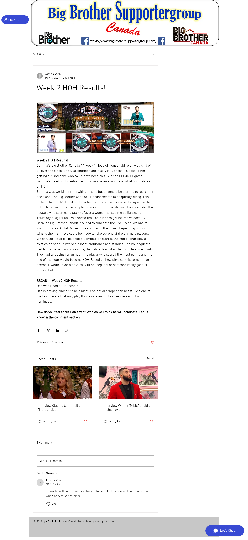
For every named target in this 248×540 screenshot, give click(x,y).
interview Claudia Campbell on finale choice (60, 408)
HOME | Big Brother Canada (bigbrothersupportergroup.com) (80, 521)
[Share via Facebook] (38, 330)
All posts (38, 54)
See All (151, 358)
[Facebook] (85, 41)
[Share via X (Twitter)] (48, 330)
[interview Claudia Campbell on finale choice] (62, 382)
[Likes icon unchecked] (48, 504)
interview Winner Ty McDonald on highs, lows (128, 408)
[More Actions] (152, 482)
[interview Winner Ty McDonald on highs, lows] (128, 382)
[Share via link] (67, 330)
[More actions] (152, 76)
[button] (153, 53)
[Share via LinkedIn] (57, 330)
